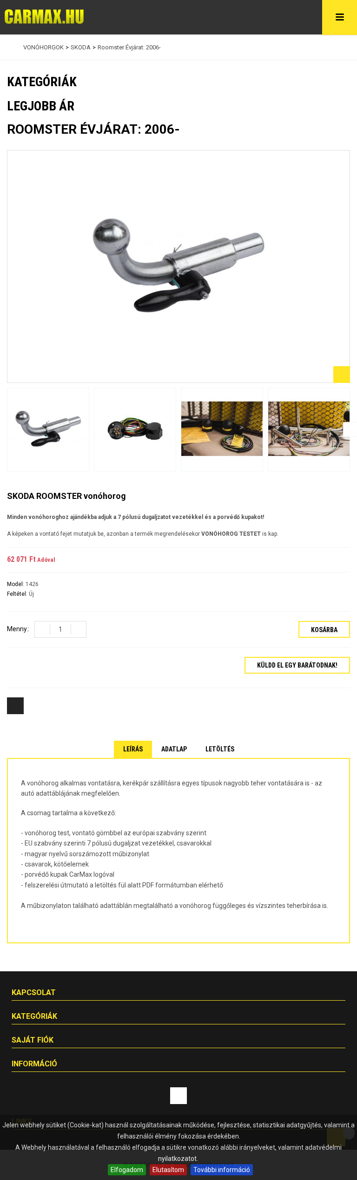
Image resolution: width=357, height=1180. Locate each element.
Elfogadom (127, 1169)
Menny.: (18, 629)
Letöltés (219, 749)
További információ (221, 1169)
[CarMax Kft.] (44, 16)
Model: (16, 584)
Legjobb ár (40, 106)
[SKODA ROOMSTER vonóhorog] (48, 430)
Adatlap (174, 749)
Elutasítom (168, 1169)
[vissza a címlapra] (9, 47)
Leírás (133, 749)
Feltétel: (18, 594)
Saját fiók (32, 1040)
